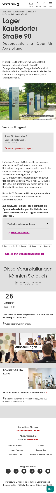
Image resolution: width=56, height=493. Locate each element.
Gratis (23, 246)
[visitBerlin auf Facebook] (8, 471)
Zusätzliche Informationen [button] (21, 224)
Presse (41, 445)
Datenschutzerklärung (26, 482)
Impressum (10, 482)
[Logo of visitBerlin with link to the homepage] (10, 4)
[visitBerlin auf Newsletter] (47, 471)
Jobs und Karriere (15, 450)
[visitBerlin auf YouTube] (23, 471)
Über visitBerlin (15, 445)
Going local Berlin (11, 246)
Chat (50, 489)
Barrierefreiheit (43, 482)
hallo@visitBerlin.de (28, 430)
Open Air (47, 246)
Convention (41, 450)
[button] (38, 4)
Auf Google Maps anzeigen (20, 148)
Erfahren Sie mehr (20, 232)
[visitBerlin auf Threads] (16, 471)
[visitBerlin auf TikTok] (39, 471)
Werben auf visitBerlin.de (41, 455)
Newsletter (32, 439)
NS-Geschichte (35, 246)
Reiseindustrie (15, 455)
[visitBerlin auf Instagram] (32, 471)
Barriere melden (10, 485)
